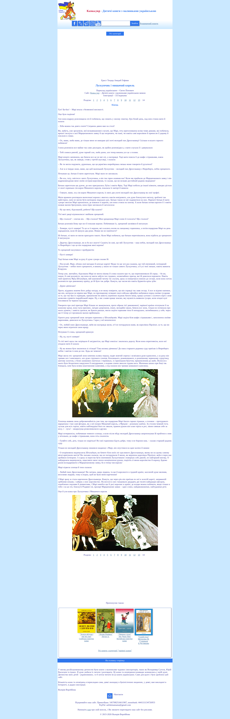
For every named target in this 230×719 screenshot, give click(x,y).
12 (134, 100)
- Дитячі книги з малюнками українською (121, 10)
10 (125, 100)
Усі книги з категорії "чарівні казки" (115, 650)
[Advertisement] (115, 55)
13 (139, 100)
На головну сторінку (115, 660)
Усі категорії (115, 33)
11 (130, 100)
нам (89, 709)
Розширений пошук (149, 23)
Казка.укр (94, 93)
